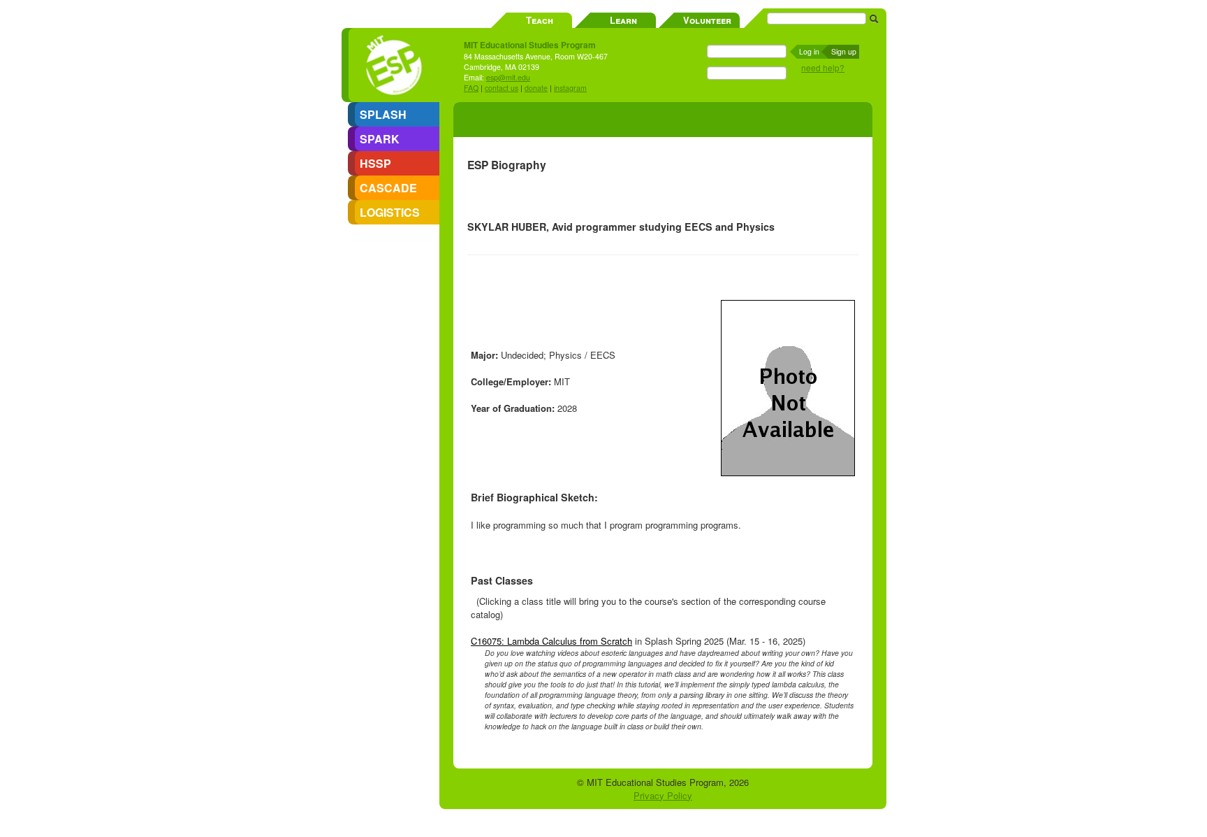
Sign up (843, 51)
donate (536, 88)
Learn (623, 20)
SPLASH (383, 114)
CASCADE (388, 188)
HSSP (375, 163)
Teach (539, 20)
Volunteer (707, 20)
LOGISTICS (390, 212)
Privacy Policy (663, 795)
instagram (570, 88)
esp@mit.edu (508, 77)
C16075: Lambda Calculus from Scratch (551, 641)
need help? (822, 67)
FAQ (471, 88)
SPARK (380, 139)
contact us (501, 88)
